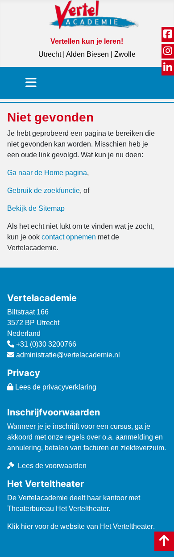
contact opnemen (68, 237)
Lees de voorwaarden (52, 465)
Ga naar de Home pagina (47, 172)
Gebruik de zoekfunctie (43, 190)
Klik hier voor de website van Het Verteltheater (80, 526)
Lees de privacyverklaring (54, 387)
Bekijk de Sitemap (36, 208)
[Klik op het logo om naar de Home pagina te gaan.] (94, 14)
